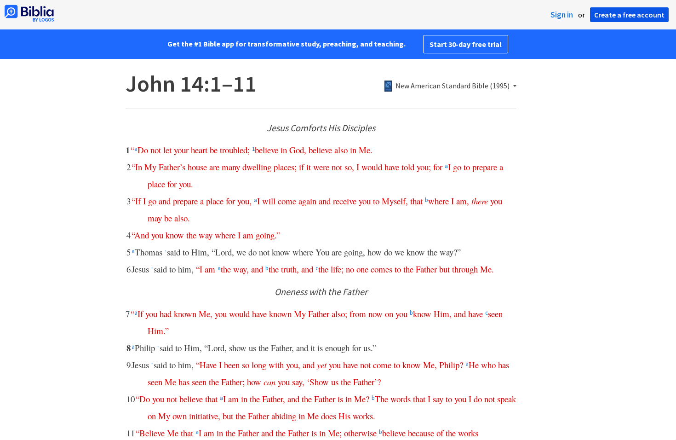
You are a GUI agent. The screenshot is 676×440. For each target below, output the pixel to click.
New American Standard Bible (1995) (452, 86)
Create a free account (629, 14)
